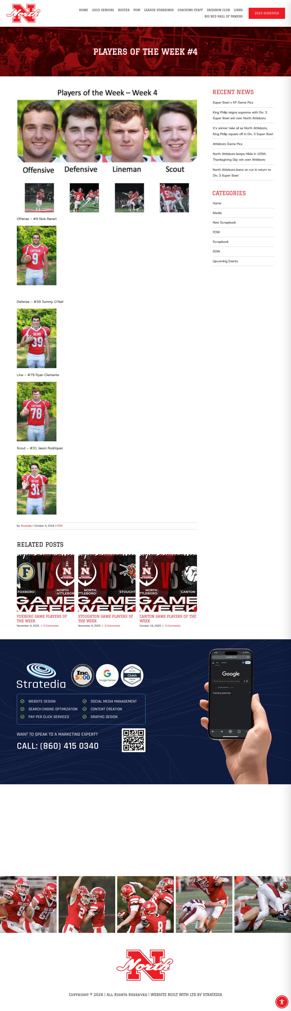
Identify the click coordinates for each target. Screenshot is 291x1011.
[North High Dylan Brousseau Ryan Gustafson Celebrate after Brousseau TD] (28, 904)
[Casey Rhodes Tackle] (204, 904)
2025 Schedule (267, 13)
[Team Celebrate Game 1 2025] (87, 904)
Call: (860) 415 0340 (58, 746)
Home (217, 203)
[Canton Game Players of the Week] (168, 556)
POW (60, 525)
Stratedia (26, 525)
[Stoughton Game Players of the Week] (107, 556)
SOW (216, 251)
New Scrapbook (224, 222)
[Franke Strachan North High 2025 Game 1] (145, 904)
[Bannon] (262, 904)
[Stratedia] (41, 665)
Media (217, 213)
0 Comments (51, 625)
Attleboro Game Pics (227, 144)
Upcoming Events (225, 261)
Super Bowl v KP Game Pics (233, 102)
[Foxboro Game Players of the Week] (45, 556)
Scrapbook (221, 242)
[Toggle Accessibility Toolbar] (282, 1002)
